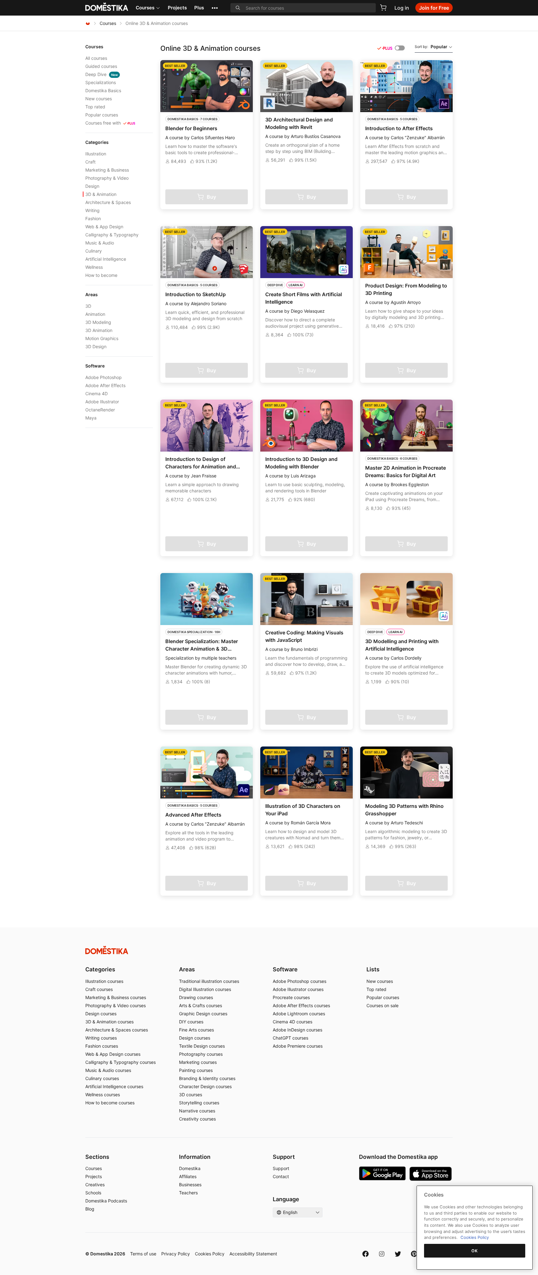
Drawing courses (196, 997)
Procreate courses (291, 997)
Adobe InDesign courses (297, 1029)
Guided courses (101, 66)
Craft (90, 161)
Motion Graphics (101, 338)
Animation (95, 314)
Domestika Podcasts (106, 1200)
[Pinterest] (414, 1254)
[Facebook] (365, 1254)
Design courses (100, 1013)
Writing (92, 210)
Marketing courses (198, 1062)
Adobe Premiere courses (298, 1046)
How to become (101, 275)
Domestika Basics (103, 90)
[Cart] (383, 7)
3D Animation (98, 330)
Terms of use (143, 1253)
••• (214, 8)
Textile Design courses (202, 1046)
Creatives (95, 1184)
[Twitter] (398, 1254)
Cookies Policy (209, 1253)
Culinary (93, 251)
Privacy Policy (175, 1253)
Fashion (93, 218)
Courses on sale (382, 1005)
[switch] (400, 47)
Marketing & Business (107, 170)
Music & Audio (99, 242)
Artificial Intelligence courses (114, 1086)
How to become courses (109, 1102)
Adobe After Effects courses (301, 1005)
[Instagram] (381, 1254)
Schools (93, 1192)
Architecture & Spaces (108, 202)
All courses (96, 58)
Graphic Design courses (203, 1013)
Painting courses (196, 1070)
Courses (145, 8)
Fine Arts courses (196, 1029)
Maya (91, 417)
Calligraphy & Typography (112, 234)
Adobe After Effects (105, 385)
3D (88, 306)
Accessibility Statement (253, 1253)
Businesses (190, 1184)
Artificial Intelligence (105, 259)
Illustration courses (104, 981)
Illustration (95, 153)
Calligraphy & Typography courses (120, 1062)
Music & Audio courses (108, 1070)
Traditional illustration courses (209, 981)
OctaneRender (100, 409)
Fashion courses (101, 1046)
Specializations (100, 82)
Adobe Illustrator (102, 401)
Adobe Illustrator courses (298, 989)
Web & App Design (104, 226)
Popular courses (101, 114)
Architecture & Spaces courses (116, 1029)
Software (285, 969)
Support (281, 1168)
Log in (401, 8)
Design (92, 186)
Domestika (190, 1168)
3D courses (190, 1094)
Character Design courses (205, 1086)
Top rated (95, 106)
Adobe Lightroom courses (299, 1013)
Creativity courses (197, 1118)
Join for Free (434, 8)
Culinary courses (102, 1078)
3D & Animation (100, 194)
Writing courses (101, 1037)
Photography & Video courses (115, 1005)
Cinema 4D (96, 393)
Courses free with (103, 123)
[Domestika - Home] (87, 23)
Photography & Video (107, 178)
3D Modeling (98, 322)
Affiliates (187, 1176)
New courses (98, 98)
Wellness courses (102, 1094)
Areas (187, 969)
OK (474, 1250)
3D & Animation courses (109, 1021)
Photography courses (201, 1054)
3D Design (95, 346)
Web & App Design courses (112, 1054)
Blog (89, 1208)
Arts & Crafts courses (200, 1005)
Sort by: (431, 46)
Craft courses (99, 989)
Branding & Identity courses (207, 1078)
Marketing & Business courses (115, 997)
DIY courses (191, 1021)
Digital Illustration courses (205, 989)
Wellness (94, 267)
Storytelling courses (199, 1102)
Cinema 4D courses (292, 1021)
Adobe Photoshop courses (299, 981)
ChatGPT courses (290, 1037)
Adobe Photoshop (103, 377)
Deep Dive (101, 74)
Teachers (188, 1192)
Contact (281, 1176)
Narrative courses (197, 1110)
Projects (177, 8)
